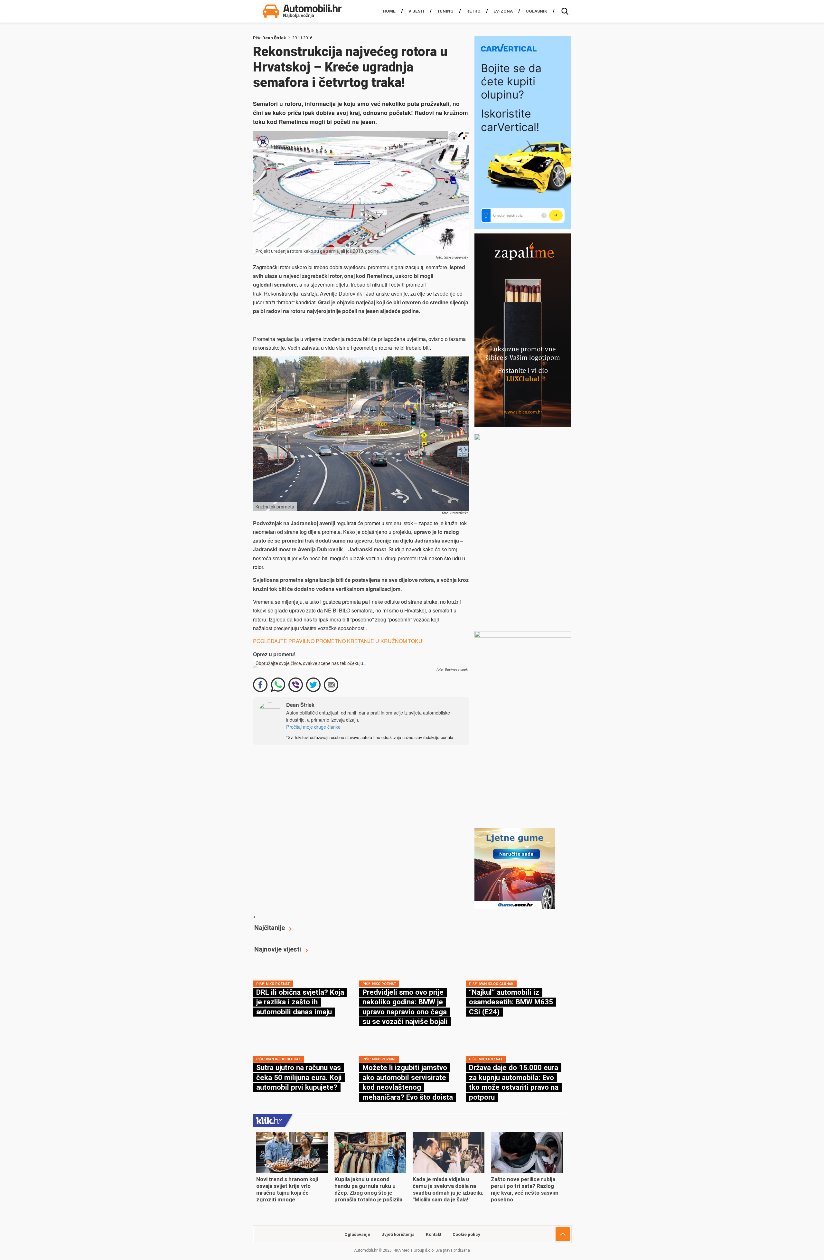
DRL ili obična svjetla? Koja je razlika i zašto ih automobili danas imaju (300, 1002)
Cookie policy (466, 1234)
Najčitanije (269, 928)
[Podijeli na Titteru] (313, 684)
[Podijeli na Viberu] (295, 684)
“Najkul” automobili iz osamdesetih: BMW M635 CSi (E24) (511, 1002)
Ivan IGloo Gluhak (496, 984)
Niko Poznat (278, 984)
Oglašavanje (357, 1234)
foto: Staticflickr (455, 513)
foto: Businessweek (452, 669)
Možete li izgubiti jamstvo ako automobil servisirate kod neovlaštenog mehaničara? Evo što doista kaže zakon (407, 1087)
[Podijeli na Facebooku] (260, 684)
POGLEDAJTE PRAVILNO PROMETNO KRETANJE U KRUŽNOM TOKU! (338, 641)
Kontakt (433, 1234)
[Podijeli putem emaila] (331, 684)
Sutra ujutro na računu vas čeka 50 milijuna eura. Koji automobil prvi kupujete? (299, 1077)
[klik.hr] (269, 1120)
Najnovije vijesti (277, 949)
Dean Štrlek (274, 37)
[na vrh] (563, 1234)
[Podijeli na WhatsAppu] (278, 684)
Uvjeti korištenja (398, 1234)
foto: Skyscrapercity (451, 257)
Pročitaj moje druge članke (313, 726)
